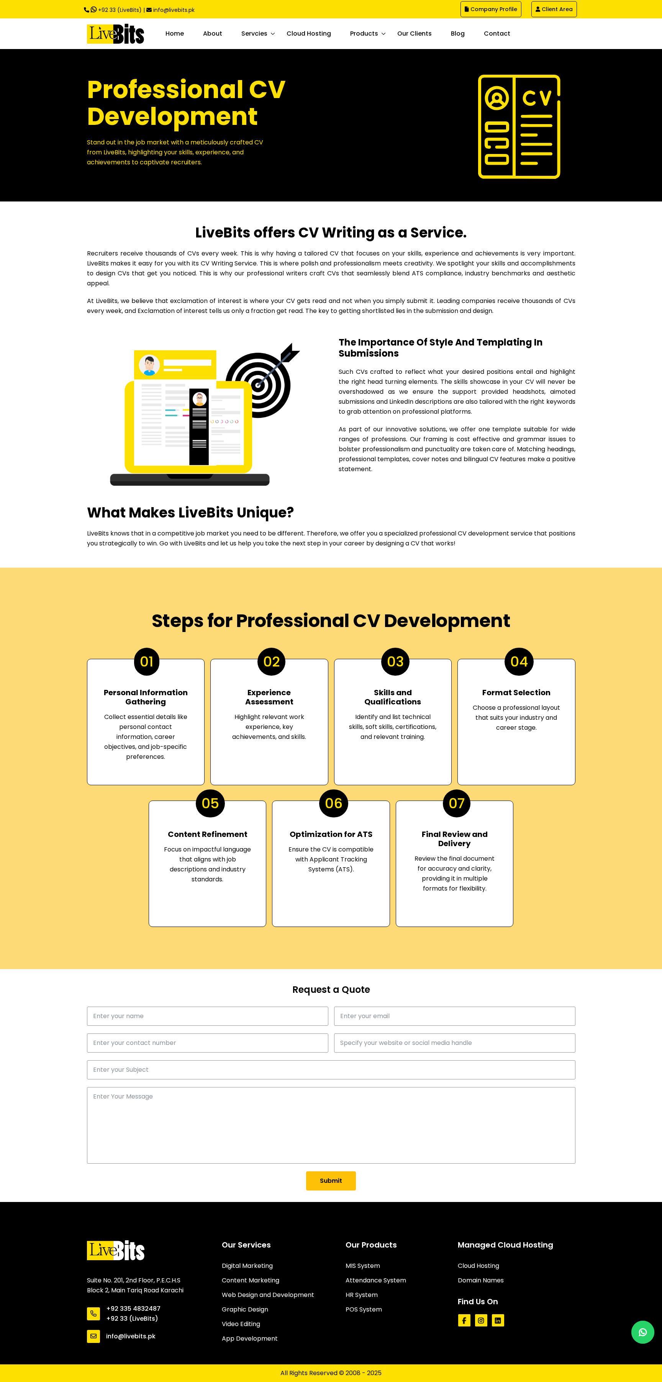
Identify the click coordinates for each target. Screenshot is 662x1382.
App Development (250, 1338)
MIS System (363, 1265)
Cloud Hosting (309, 33)
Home (175, 33)
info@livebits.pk (174, 10)
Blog (458, 33)
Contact (497, 33)
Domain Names (481, 1280)
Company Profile (493, 9)
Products (364, 33)
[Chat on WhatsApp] (642, 1332)
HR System (362, 1294)
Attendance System (376, 1280)
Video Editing (241, 1324)
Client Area (556, 9)
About (212, 33)
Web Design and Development (268, 1294)
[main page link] (115, 1250)
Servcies (254, 33)
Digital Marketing (247, 1265)
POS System (364, 1309)
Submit (331, 1180)
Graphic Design (245, 1309)
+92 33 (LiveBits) (119, 10)
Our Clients (414, 33)
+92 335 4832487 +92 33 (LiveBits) (133, 1313)
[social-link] (464, 1320)
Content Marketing (250, 1280)
